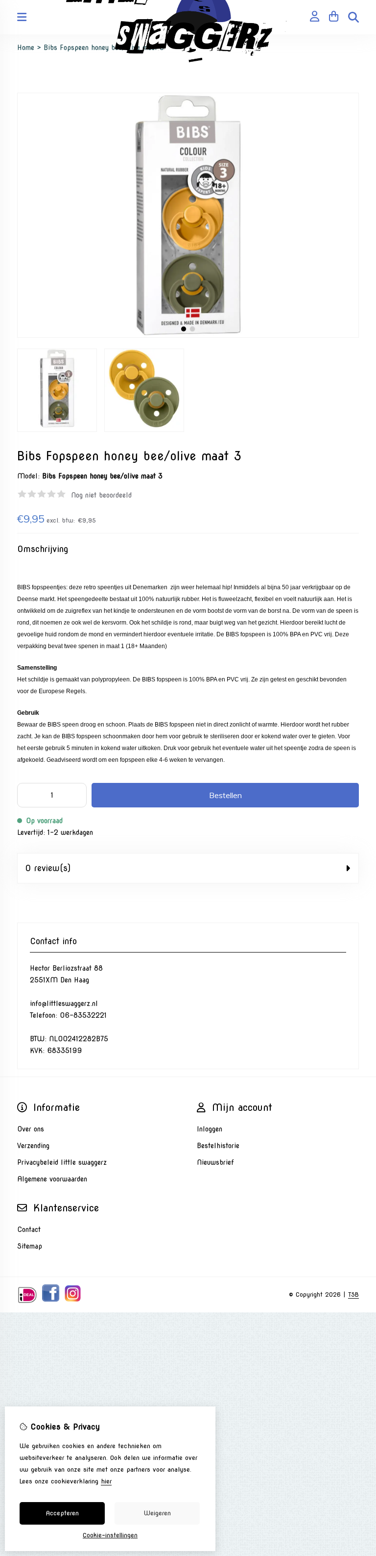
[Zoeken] (353, 17)
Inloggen (209, 1129)
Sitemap (29, 1246)
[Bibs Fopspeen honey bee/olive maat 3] (188, 335)
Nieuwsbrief (215, 1162)
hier (106, 1481)
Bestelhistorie (218, 1146)
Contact (29, 1229)
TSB (353, 1294)
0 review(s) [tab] (47, 868)
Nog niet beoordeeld (101, 495)
